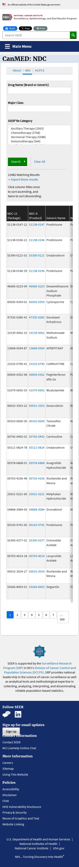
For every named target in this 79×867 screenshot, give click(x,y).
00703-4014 (37, 556)
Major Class (15, 103)
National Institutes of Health (38, 844)
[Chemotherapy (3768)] (39, 133)
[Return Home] (39, 17)
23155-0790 (37, 364)
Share (13, 28)
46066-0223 (37, 286)
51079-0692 (37, 390)
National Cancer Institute (31, 848)
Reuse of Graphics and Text (20, 818)
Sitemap (8, 768)
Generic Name (55, 218)
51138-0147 (37, 224)
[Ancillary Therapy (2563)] (39, 128)
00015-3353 (37, 406)
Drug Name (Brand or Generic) (28, 85)
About (17, 70)
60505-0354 (37, 302)
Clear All (39, 161)
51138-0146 (37, 240)
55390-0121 (37, 255)
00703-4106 (37, 478)
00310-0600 (37, 421)
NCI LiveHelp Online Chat (19, 748)
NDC (28, 70)
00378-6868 (37, 463)
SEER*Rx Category (20, 121)
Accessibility (10, 789)
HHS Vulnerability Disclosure (21, 807)
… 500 (62, 617)
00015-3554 (37, 571)
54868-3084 (37, 509)
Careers (7, 763)
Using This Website (15, 774)
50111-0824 (37, 447)
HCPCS (39, 70)
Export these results (24, 179)
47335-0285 (37, 317)
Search (16, 161)
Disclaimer (9, 795)
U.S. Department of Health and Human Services (38, 839)
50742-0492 (37, 436)
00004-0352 (37, 374)
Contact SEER (11, 742)
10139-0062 (37, 333)
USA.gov (58, 848)
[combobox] (39, 108)
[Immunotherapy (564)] (39, 141)
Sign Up (11, 731)
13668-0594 (37, 348)
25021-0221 (37, 494)
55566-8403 (37, 587)
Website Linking (13, 824)
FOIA (5, 801)
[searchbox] (10, 108)
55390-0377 (37, 540)
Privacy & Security (14, 812)
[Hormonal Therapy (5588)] (39, 137)
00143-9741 (37, 525)
